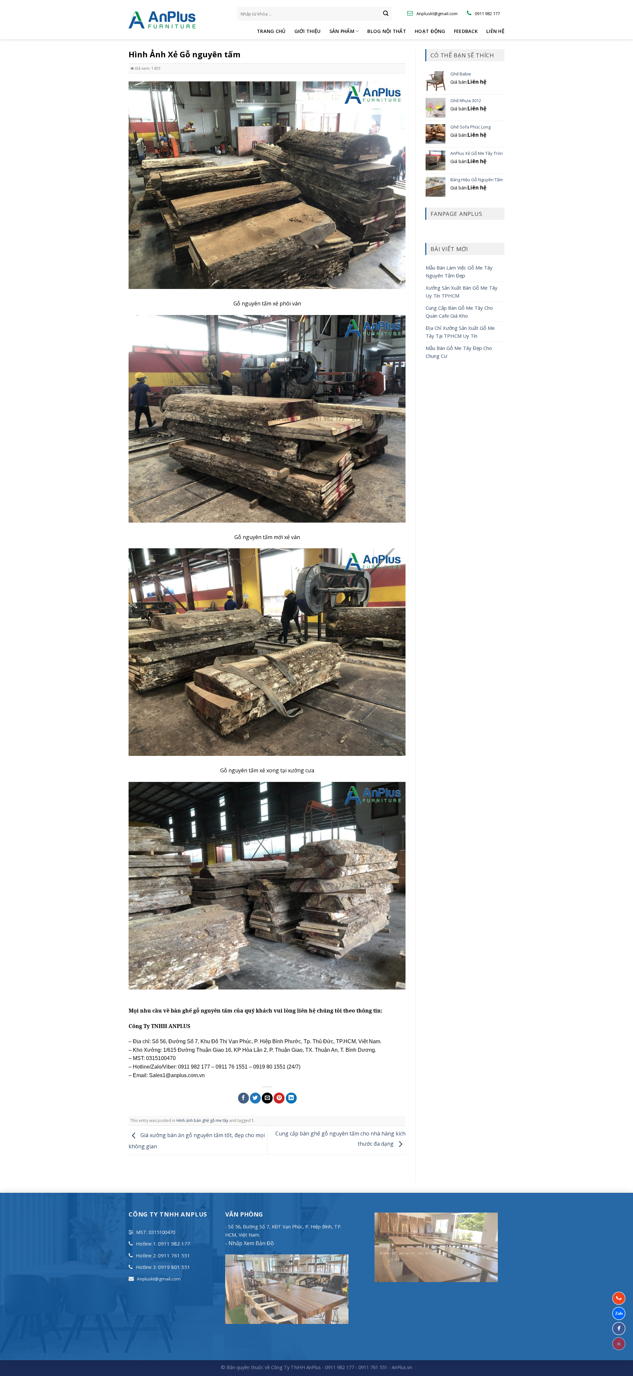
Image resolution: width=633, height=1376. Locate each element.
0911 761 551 (174, 1255)
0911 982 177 (174, 1243)
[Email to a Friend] (267, 1098)
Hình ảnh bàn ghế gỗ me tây (202, 1120)
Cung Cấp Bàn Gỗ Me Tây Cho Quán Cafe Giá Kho (459, 311)
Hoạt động (430, 31)
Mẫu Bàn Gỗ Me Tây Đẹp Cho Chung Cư (459, 352)
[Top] (619, 1344)
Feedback (466, 31)
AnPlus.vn (402, 1367)
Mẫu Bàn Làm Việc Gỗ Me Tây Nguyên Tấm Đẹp (459, 271)
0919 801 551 (174, 1267)
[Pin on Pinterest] (279, 1098)
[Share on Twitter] (255, 1098)
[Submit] (385, 13)
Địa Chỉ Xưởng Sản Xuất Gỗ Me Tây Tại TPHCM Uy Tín (460, 332)
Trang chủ (271, 31)
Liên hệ (495, 31)
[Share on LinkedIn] (291, 1098)
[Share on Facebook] (243, 1098)
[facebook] (619, 1328)
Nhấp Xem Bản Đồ (250, 1243)
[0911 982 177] (619, 1298)
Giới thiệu (307, 31)
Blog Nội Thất (386, 31)
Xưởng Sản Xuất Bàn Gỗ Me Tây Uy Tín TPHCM (461, 291)
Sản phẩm (341, 31)
